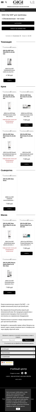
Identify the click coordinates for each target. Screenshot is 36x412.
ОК (18, 409)
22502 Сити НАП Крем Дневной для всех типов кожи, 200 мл (9, 114)
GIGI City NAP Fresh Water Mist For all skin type (9, 52)
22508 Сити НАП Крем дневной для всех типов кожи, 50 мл (26, 114)
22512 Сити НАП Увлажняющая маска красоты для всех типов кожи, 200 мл (9, 243)
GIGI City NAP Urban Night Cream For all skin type (9, 135)
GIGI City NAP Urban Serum (8, 179)
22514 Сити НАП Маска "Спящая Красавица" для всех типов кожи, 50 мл (26, 243)
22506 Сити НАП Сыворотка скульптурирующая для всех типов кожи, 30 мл (9, 198)
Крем (3, 86)
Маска (4, 214)
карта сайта (18, 379)
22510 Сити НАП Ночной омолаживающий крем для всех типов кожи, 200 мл (9, 153)
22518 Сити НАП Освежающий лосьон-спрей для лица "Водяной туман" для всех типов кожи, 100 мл (9, 70)
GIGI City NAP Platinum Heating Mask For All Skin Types (9, 264)
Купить (9, 80)
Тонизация (6, 41)
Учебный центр (18, 368)
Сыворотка (6, 170)
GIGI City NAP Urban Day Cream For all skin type (9, 96)
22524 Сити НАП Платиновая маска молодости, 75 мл (9, 282)
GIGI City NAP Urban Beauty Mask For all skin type (9, 225)
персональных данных (27, 343)
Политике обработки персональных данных (17, 405)
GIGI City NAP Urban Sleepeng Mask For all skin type (26, 225)
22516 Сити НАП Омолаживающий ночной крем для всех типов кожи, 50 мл (26, 154)
